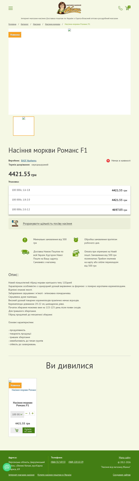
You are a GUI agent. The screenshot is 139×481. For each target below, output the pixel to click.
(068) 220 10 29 (75, 462)
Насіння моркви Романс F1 (22, 404)
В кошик (16, 430)
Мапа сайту (125, 457)
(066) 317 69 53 (58, 462)
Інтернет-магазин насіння (21, 475)
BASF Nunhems (28, 160)
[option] (69, 72)
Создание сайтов (122, 475)
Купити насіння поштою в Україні (54, 475)
